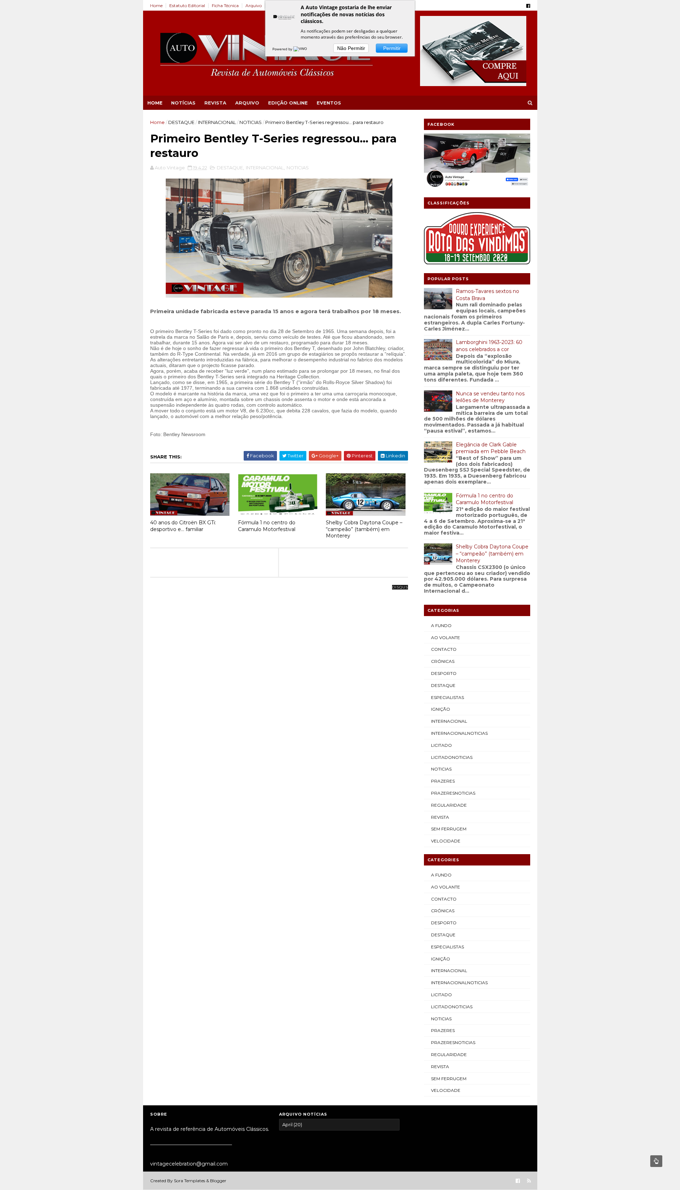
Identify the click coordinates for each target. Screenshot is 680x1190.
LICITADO (441, 745)
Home (156, 5)
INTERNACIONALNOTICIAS (459, 733)
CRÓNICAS (442, 661)
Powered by (282, 48)
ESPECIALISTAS (447, 697)
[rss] (529, 1181)
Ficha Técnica (225, 5)
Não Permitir (351, 48)
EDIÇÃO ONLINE (288, 103)
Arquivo (253, 5)
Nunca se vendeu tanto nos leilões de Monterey (490, 397)
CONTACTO (444, 649)
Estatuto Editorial (187, 5)
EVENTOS (329, 103)
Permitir (392, 48)
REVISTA (215, 103)
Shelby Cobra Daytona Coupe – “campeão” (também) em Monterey (364, 529)
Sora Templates (189, 1180)
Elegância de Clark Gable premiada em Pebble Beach (491, 448)
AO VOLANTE (445, 637)
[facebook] (528, 6)
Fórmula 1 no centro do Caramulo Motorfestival (266, 525)
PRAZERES (443, 781)
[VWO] (300, 48)
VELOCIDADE (445, 841)
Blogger (218, 1180)
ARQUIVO (247, 103)
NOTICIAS (250, 122)
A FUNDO (441, 625)
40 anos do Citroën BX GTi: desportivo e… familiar (183, 525)
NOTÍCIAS (183, 103)
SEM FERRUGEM (448, 828)
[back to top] (656, 1161)
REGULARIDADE (449, 805)
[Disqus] (279, 676)
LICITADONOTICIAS (451, 757)
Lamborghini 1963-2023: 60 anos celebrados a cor (489, 346)
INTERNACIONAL (217, 122)
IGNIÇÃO (440, 709)
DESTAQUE (181, 122)
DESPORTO (444, 673)
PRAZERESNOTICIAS (453, 793)
